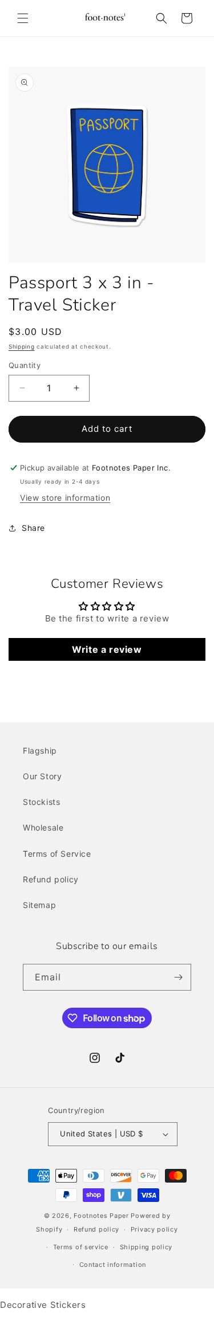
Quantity (25, 365)
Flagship (40, 750)
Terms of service (80, 1247)
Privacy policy (154, 1229)
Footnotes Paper (101, 1216)
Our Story (42, 776)
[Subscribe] (178, 977)
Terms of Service (57, 853)
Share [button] (33, 528)
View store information (65, 497)
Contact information (112, 1265)
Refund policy (51, 879)
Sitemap (39, 905)
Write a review (107, 649)
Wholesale (43, 827)
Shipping (22, 346)
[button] (22, 18)
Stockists (41, 802)
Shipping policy (146, 1247)
